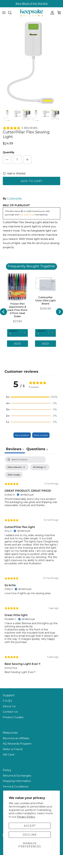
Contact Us (10, 711)
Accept (30, 825)
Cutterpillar (14, 198)
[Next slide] (59, 311)
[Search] (11, 12)
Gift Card (8, 754)
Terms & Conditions (15, 786)
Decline (30, 834)
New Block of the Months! (32, 3)
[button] (14, 174)
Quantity (8, 152)
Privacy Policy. (26, 816)
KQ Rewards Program (17, 743)
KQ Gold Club (27, 214)
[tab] (37, 449)
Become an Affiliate (16, 738)
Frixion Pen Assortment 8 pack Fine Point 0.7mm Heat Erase (17, 310)
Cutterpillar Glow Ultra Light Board (45, 300)
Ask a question (22, 435)
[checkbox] (14, 475)
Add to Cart (31, 181)
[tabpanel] (31, 568)
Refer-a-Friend (12, 749)
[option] (31, 63)
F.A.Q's (7, 700)
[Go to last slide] (3, 311)
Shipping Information (17, 781)
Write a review (41, 435)
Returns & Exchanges (17, 775)
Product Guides (13, 717)
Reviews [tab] (15, 449)
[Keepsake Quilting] (31, 12)
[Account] (51, 12)
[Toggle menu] (4, 12)
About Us (9, 706)
